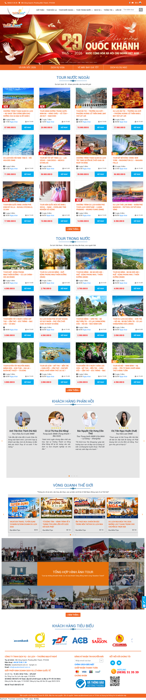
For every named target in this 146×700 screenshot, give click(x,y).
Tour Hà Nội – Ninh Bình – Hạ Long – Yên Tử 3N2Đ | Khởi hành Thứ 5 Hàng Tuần (126, 368)
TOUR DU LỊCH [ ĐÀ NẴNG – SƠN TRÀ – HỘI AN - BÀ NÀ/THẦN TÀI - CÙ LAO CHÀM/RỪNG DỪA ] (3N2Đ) (127, 321)
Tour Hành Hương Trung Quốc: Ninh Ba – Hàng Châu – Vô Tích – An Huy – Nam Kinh (54, 113)
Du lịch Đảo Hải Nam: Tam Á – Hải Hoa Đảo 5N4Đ (17, 159)
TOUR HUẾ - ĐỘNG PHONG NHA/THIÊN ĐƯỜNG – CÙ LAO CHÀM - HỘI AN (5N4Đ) (18, 274)
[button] (11, 39)
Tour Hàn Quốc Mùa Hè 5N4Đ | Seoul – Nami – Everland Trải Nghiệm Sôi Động (53, 207)
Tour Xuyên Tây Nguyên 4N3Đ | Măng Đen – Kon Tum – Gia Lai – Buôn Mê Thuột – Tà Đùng (17, 368)
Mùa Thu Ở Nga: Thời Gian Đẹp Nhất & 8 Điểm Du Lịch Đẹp (122, 523)
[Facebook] (129, 3)
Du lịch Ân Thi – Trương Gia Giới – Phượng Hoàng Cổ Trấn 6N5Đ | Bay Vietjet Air (127, 113)
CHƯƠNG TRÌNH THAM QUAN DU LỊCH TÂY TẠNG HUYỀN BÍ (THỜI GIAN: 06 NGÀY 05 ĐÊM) (91, 160)
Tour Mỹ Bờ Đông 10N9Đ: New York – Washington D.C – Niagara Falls (128, 160)
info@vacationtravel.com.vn (20, 667)
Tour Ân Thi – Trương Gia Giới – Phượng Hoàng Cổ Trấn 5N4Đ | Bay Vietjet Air (91, 113)
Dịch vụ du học (118, 67)
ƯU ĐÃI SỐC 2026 (27, 67)
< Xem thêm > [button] (73, 229)
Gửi (101, 660)
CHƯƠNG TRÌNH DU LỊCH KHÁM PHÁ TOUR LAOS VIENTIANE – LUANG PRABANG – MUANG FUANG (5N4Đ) (90, 207)
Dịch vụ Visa (58, 67)
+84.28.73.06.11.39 (20, 662)
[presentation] (2, 441)
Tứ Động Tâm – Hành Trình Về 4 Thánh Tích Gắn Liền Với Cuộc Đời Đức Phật (24, 524)
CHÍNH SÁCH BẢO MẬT (84, 665)
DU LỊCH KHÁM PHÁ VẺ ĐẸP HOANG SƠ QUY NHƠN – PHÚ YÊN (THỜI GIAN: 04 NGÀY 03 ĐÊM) (54, 321)
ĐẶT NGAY (27, 127)
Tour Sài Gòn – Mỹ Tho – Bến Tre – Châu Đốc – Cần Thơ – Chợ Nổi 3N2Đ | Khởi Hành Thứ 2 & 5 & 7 (54, 368)
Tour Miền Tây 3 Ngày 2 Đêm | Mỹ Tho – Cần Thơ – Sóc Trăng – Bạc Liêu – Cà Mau (17, 321)
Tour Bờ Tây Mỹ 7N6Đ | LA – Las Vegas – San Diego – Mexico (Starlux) (53, 160)
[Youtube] (132, 3)
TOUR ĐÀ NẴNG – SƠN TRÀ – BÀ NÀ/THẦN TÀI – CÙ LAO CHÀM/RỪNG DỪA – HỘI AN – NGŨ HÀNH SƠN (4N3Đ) (90, 321)
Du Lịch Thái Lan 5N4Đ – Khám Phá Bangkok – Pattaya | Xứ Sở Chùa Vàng (128, 207)
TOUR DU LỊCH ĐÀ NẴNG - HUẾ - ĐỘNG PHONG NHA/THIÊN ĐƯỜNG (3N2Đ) (53, 274)
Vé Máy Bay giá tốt (88, 67)
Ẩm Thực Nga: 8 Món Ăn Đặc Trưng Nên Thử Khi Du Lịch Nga (57, 523)
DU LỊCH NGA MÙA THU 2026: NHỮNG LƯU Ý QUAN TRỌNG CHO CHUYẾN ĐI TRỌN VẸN (89, 524)
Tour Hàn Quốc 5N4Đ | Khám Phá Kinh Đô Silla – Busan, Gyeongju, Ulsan (18, 207)
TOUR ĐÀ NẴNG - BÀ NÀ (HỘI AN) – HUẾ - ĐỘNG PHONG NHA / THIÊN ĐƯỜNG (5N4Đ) (126, 274)
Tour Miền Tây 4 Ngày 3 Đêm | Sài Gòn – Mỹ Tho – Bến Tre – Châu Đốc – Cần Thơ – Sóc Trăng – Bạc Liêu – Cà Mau (90, 368)
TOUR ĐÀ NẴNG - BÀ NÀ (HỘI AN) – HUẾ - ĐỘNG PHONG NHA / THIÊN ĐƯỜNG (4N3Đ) (90, 274)
